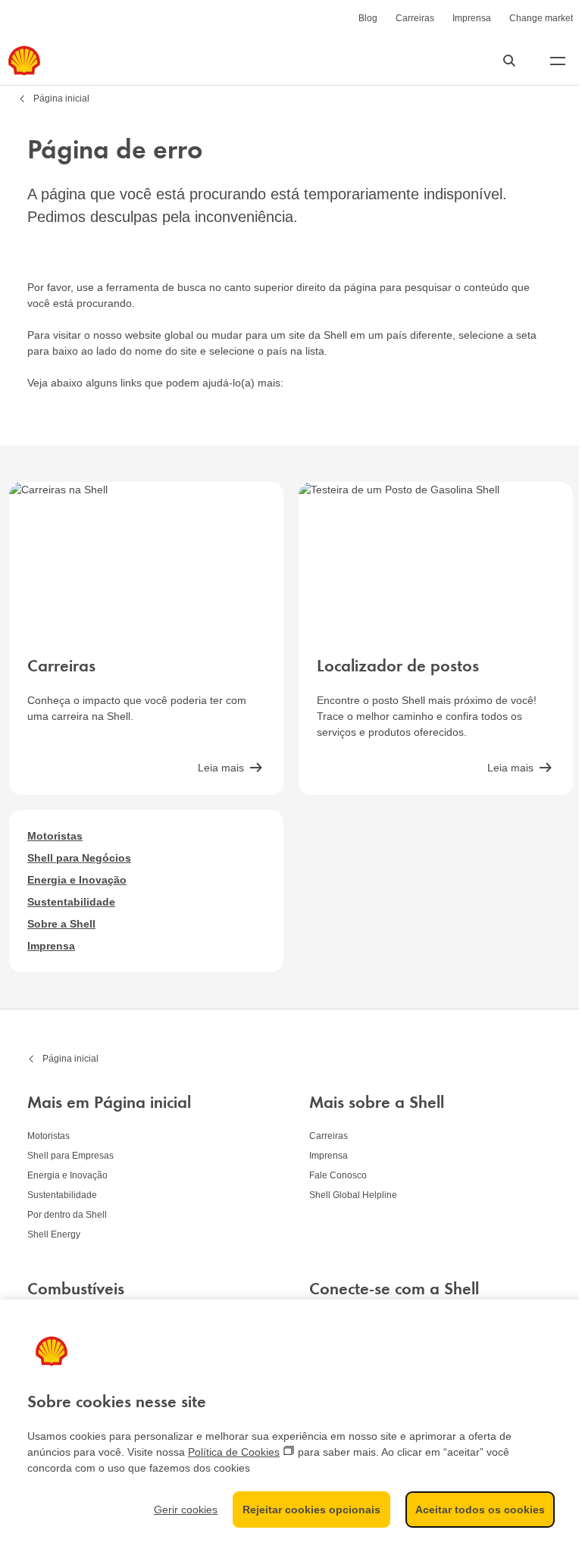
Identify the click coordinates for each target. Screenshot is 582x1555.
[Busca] (509, 60)
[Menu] (558, 60)
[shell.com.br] (24, 60)
